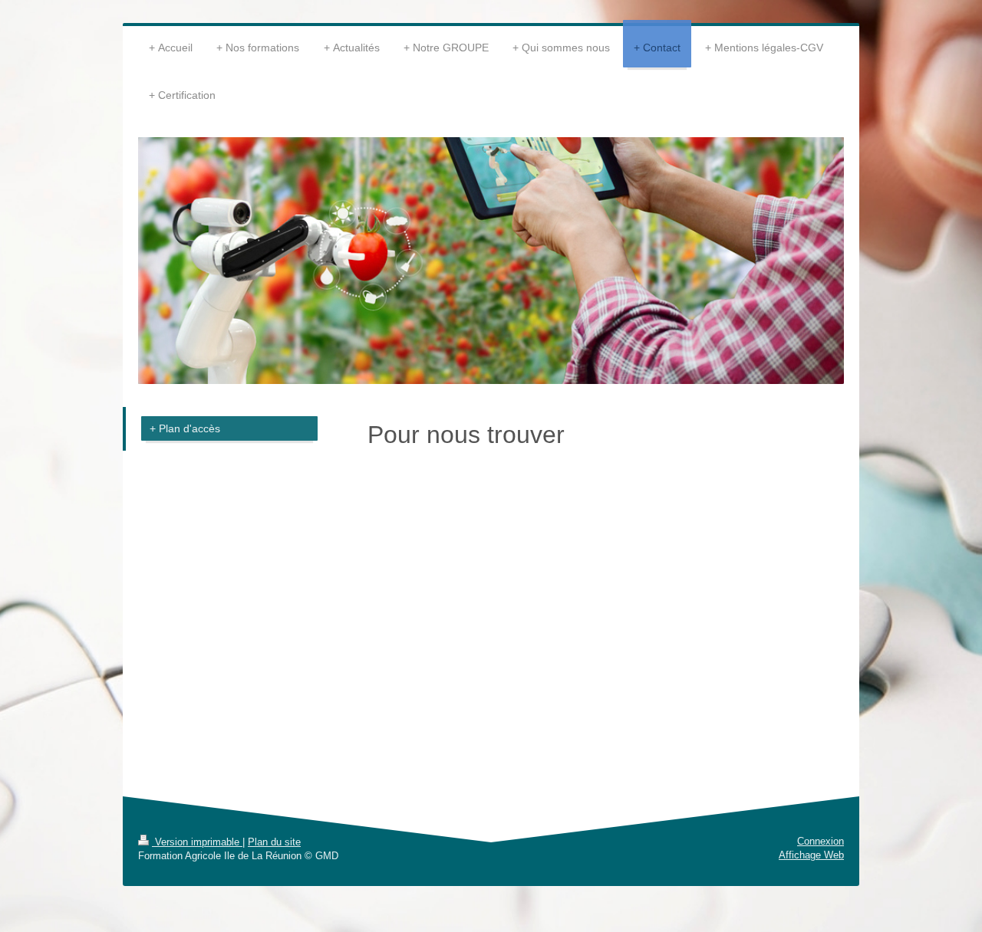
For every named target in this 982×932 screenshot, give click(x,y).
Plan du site (274, 842)
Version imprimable (197, 842)
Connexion (820, 841)
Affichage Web (811, 855)
